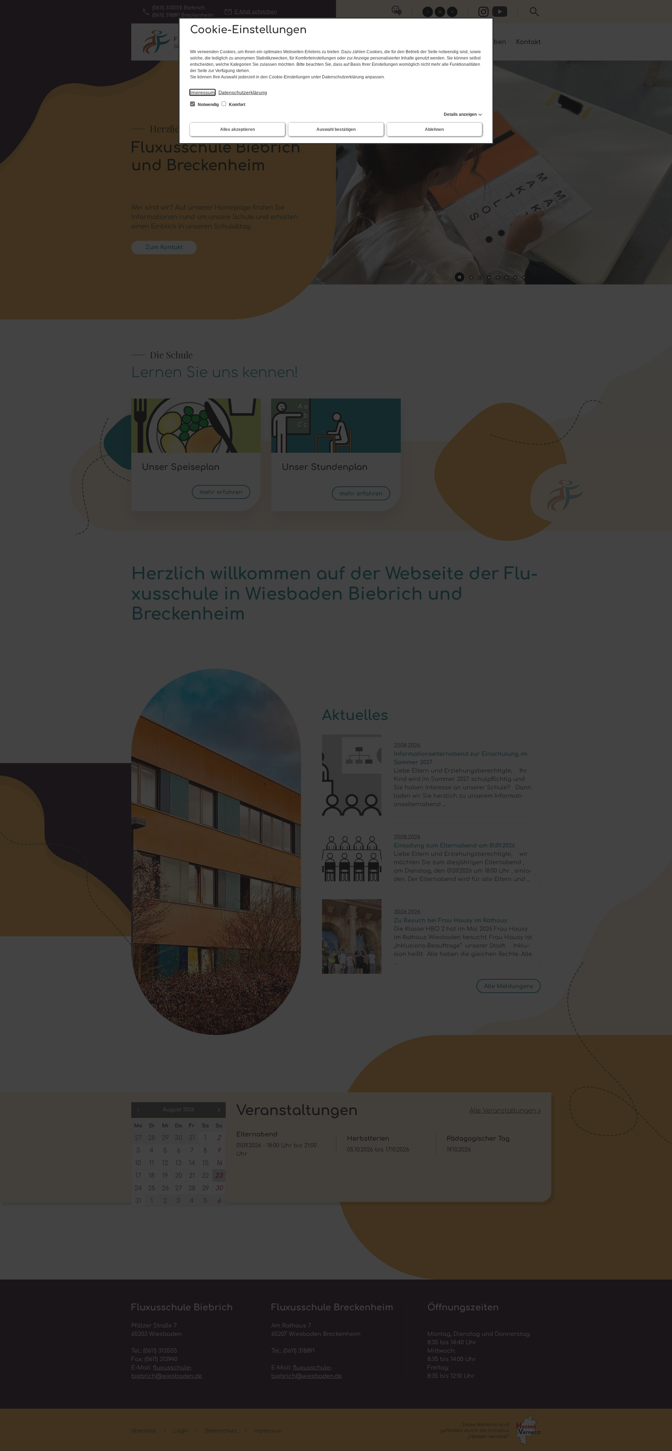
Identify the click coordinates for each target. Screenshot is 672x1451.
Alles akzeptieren (237, 129)
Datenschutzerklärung (242, 92)
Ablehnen (434, 129)
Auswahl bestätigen (336, 129)
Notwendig (208, 104)
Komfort (236, 104)
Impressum (202, 92)
